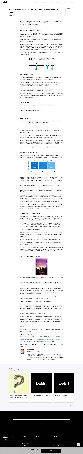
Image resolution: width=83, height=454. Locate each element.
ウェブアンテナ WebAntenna (41, 441)
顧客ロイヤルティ (12, 400)
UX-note (54, 443)
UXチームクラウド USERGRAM (41, 438)
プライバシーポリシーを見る (27, 450)
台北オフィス (12, 442)
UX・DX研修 (24, 445)
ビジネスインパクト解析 (26, 443)
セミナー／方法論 (56, 445)
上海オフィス (5, 442)
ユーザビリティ (34, 400)
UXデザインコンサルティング (27, 441)
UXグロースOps (25, 438)
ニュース (54, 438)
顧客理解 (56, 400)
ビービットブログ (56, 441)
